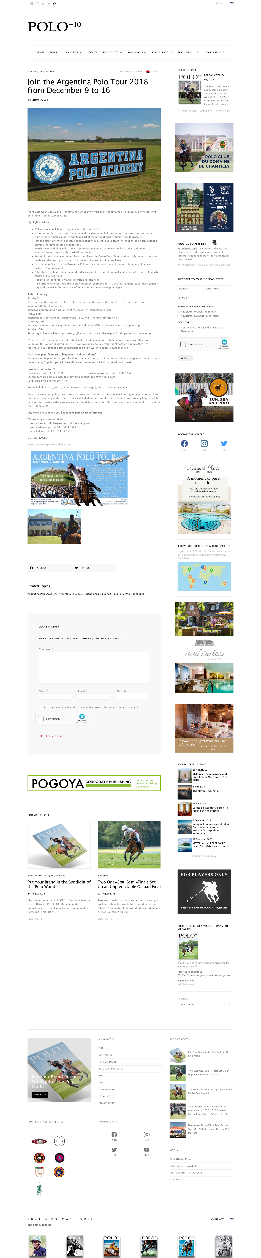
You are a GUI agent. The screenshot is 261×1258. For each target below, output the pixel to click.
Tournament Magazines (184, 1166)
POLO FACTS (111, 52)
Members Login (107, 1062)
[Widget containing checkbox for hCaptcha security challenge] (62, 718)
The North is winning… (207, 791)
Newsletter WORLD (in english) (199, 312)
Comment (45, 649)
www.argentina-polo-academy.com (49, 444)
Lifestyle (72, 52)
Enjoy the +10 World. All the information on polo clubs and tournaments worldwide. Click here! (204, 554)
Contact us (105, 1055)
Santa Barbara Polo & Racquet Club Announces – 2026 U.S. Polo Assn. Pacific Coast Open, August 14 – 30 (208, 1110)
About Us (104, 1048)
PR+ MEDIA (184, 52)
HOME (40, 52)
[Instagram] (37, 3)
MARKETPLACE (215, 52)
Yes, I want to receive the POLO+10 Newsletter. (202, 330)
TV (198, 52)
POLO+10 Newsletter (111, 1069)
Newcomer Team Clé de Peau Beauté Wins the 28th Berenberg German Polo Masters (209, 1129)
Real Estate (160, 52)
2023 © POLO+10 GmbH (61, 1219)
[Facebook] (31, 3)
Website (122, 691)
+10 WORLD (135, 52)
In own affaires (35, 876)
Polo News (33, 72)
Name (43, 691)
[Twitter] (43, 3)
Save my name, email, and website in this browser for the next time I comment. (91, 707)
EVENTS (92, 52)
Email (82, 691)
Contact (221, 3)
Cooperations (107, 1090)
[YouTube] (48, 3)
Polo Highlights (134, 594)
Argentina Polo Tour (71, 594)
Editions (174, 1180)
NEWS (53, 52)
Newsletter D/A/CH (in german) (200, 316)
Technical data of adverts (186, 1173)
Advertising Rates (180, 1159)
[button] (35, 919)
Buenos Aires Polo (113, 594)
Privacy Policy (107, 1103)
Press (102, 1076)
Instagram (49, 876)
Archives (183, 999)
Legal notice (106, 1096)
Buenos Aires (93, 594)
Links (101, 1083)
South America (46, 72)
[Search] (54, 3)
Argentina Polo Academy (42, 594)
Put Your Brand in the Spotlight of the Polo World (54, 1082)
